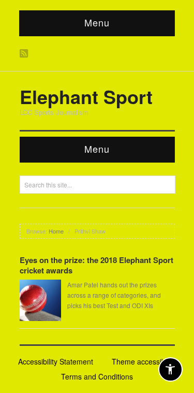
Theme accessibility (144, 361)
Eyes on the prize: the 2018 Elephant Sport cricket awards (96, 265)
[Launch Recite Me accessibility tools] (170, 369)
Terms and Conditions (97, 376)
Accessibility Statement (55, 361)
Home (56, 231)
